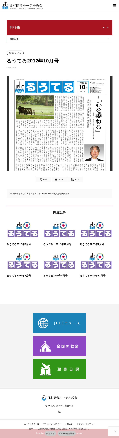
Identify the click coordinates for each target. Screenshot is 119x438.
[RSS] (59, 412)
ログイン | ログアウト (86, 424)
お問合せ (69, 424)
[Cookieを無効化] (115, 431)
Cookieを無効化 (66, 433)
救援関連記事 (63, 194)
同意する (50, 433)
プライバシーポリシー (52, 424)
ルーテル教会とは (31, 424)
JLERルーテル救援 (49, 194)
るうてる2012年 (33, 194)
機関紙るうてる (15, 53)
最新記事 (14, 39)
